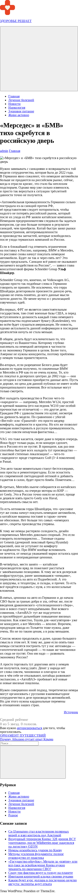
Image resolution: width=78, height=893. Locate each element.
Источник (71, 712)
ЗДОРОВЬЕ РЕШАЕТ (16, 21)
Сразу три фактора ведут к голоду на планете (40, 872)
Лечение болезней (21, 100)
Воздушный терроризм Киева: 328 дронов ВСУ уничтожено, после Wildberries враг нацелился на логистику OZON (42, 842)
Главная (14, 96)
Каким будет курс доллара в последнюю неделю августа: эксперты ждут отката (42, 882)
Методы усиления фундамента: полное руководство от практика (36, 855)
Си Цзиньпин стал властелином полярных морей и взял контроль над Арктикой (38, 833)
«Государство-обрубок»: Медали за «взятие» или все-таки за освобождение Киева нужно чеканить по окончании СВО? (42, 865)
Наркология (16, 107)
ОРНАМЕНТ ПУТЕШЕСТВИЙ (23, 735)
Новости (14, 104)
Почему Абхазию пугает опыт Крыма (26, 739)
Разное (13, 815)
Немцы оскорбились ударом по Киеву (35, 850)
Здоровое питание (21, 111)
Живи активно (18, 115)
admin (4, 151)
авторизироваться (29, 728)
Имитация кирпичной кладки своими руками (40, 876)
